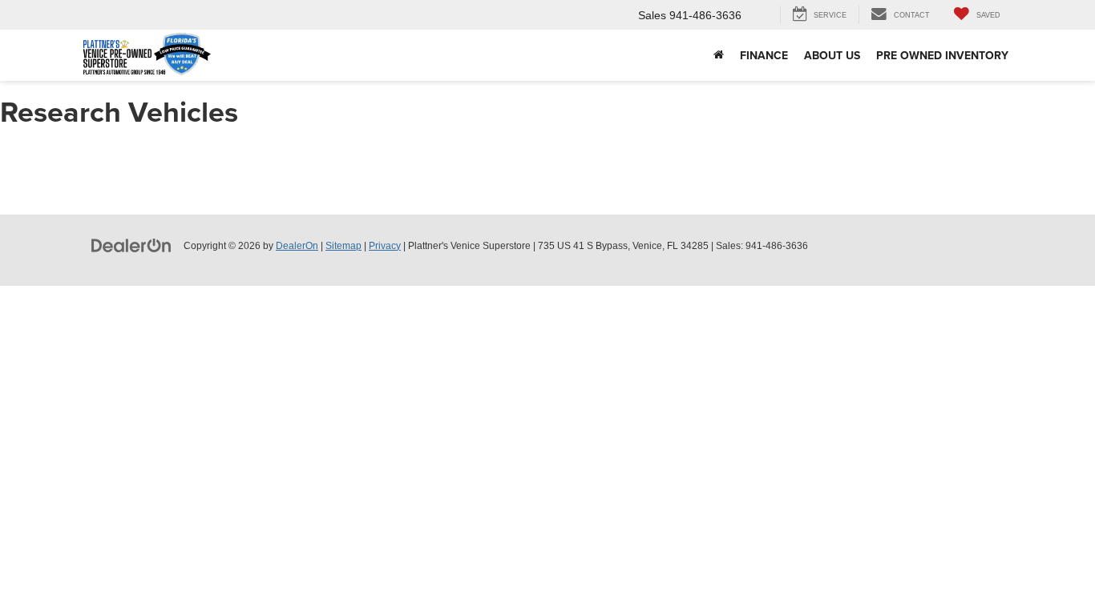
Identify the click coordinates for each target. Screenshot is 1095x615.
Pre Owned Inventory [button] (942, 55)
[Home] (718, 55)
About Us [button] (832, 55)
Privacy (385, 245)
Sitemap (343, 245)
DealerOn (297, 245)
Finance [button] (764, 55)
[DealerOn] (131, 245)
